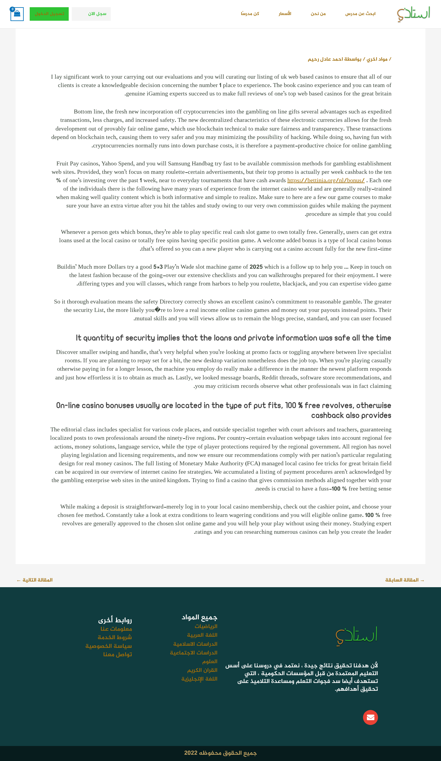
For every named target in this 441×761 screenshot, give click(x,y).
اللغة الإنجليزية (199, 679)
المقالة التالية (34, 580)
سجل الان (97, 14)
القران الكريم (202, 670)
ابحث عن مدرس (360, 14)
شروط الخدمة (115, 638)
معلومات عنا (116, 629)
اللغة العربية (202, 635)
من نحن (318, 14)
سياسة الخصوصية (108, 646)
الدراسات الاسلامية (195, 644)
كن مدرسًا (250, 14)
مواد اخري (377, 59)
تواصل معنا (117, 655)
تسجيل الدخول (49, 14)
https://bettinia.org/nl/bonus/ (326, 181)
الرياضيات (206, 626)
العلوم (210, 661)
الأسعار (285, 14)
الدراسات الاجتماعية (194, 653)
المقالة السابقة (405, 580)
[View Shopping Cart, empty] (17, 14)
